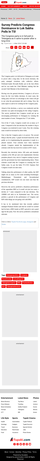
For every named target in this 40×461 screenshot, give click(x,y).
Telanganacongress (9, 283)
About (6, 452)
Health (3, 421)
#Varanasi (4, 9)
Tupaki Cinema (29, 418)
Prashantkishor (27, 283)
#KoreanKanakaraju (25, 9)
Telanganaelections (14, 286)
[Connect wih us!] (24, 444)
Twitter (4, 224)
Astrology (3, 424)
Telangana (21, 409)
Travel (3, 427)
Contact (11, 452)
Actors (35, 412)
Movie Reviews (5, 401)
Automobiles (16, 421)
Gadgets (14, 424)
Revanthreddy (7, 279)
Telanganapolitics (13, 275)
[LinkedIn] (24, 47)
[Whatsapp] (20, 47)
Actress (35, 404)
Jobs (24, 429)
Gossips (3, 409)
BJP (3, 286)
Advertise (18, 452)
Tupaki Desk (8, 43)
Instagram (30, 222)
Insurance (15, 432)
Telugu (4, 2)
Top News (21, 401)
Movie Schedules (6, 407)
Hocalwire (24, 455)
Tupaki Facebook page (18, 222)
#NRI (10, 9)
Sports (15, 418)
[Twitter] (15, 47)
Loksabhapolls (18, 279)
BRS (19, 283)
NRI (19, 412)
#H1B (15, 9)
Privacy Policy (26, 452)
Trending (20, 404)
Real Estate (15, 429)
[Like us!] (14, 444)
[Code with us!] (27, 444)
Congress (24, 275)
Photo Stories (27, 432)
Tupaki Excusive (27, 424)
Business (15, 427)
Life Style (5, 418)
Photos (36, 398)
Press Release (5, 404)
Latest (35, 401)
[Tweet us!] (18, 444)
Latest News (23, 398)
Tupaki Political (27, 421)
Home (3, 6)
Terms (34, 452)
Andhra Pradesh (22, 407)
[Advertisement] (20, 252)
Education (4, 429)
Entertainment (14, 6)
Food (2, 432)
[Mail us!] (30, 444)
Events (35, 407)
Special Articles (27, 427)
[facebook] (11, 47)
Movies (35, 409)
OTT (2, 412)
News (25, 6)
